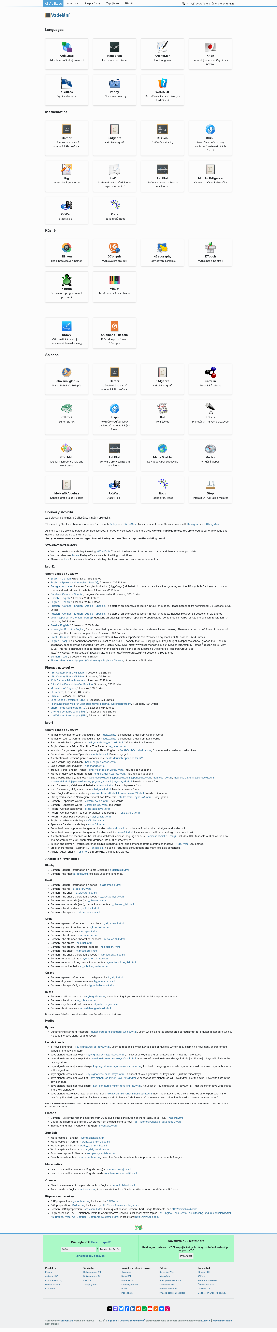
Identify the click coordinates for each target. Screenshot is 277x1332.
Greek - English (59, 625)
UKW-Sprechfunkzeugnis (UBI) (68, 711)
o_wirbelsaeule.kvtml (88, 912)
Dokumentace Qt (91, 1276)
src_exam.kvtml (93, 1209)
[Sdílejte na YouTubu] (150, 1307)
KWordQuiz (129, 524)
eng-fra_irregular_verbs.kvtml (106, 769)
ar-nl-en (83, 851)
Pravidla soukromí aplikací (172, 1293)
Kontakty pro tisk (129, 1284)
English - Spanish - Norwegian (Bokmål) (74, 582)
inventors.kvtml (108, 1125)
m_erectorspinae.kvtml (95, 958)
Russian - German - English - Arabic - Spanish (77, 605)
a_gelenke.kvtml (119, 869)
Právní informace (222, 1320)
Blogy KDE (126, 1276)
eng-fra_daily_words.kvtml (109, 773)
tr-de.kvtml (182, 843)
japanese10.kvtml (141, 777)
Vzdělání (60, 15)
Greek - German (59, 637)
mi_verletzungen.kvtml (106, 1004)
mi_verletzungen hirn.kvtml (95, 1008)
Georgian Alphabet (61, 586)
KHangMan (212, 524)
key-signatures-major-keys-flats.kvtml (113, 1058)
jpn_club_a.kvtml (101, 781)
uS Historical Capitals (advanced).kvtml (157, 1121)
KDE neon (50, 1288)
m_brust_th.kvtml (110, 946)
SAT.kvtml (78, 1205)
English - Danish (60, 601)
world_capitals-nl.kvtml (93, 1145)
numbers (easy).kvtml (118, 1169)
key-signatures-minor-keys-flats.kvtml (113, 1077)
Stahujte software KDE (170, 1280)
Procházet (186, 1255)
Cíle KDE (87, 1280)
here (66, 559)
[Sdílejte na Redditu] (138, 1307)
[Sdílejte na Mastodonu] (115, 1307)
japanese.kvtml (121, 777)
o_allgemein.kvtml (110, 884)
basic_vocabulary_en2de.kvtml (105, 742)
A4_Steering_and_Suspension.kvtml (210, 1212)
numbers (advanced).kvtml (121, 1173)
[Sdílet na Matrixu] (109, 1307)
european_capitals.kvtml (101, 1153)
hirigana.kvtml (102, 789)
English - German (60, 578)
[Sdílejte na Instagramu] (167, 1307)
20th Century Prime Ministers (67, 680)
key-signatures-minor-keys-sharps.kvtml (117, 1085)
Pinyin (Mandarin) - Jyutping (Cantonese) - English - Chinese (86, 660)
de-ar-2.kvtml (125, 832)
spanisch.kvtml (99, 754)
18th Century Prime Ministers (67, 672)
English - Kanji (58, 640)
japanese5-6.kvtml (100, 777)
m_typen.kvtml (89, 931)
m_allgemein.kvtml (113, 923)
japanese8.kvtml (60, 781)
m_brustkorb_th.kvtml (112, 954)
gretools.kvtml (80, 1201)
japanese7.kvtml (204, 777)
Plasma (48, 1272)
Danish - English (60, 598)
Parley (113, 524)
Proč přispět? (101, 1242)
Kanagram (193, 524)
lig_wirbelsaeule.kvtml (102, 985)
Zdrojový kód (90, 1284)
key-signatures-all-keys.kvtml (92, 1046)
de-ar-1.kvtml (116, 828)
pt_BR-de (97, 847)
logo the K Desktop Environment (126, 1320)
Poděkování (127, 1293)
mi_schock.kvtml (86, 1000)
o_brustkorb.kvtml (86, 892)
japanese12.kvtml (184, 777)
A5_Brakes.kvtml (60, 1216)
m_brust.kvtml (85, 942)
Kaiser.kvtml (176, 1117)
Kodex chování (167, 1284)
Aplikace (53, 4)
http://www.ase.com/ (147, 1216)
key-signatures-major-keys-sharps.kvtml (117, 1066)
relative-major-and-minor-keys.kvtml (130, 1093)
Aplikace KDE (51, 1276)
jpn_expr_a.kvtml (122, 781)
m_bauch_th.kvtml (114, 939)
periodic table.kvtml (123, 1185)
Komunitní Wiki (167, 1272)
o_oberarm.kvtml (96, 900)
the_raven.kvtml (117, 746)
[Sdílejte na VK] (161, 1307)
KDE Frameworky (53, 1280)
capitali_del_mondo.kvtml (94, 1149)
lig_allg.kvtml (115, 977)
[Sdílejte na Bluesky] (121, 1307)
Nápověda (165, 1276)
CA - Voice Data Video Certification (71, 684)
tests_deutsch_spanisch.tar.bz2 (124, 758)
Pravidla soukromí (168, 1288)
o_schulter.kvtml (89, 908)
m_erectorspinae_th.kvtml (121, 962)
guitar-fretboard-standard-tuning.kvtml (114, 1031)
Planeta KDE (127, 1280)
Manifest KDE (204, 1288)
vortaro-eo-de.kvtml (97, 800)
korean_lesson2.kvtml (131, 793)
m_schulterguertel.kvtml (94, 966)
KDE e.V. (202, 1276)
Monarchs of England (63, 688)
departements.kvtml (88, 1157)
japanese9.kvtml (80, 781)
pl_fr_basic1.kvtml (102, 816)
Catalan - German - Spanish (66, 594)
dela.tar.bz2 (110, 734)
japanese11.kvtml (162, 777)
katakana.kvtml (105, 785)
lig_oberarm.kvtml (104, 981)
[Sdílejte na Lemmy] (144, 1307)
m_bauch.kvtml (88, 935)
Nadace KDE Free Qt (208, 1280)
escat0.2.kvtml (96, 824)
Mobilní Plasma (52, 1284)
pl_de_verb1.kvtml (131, 812)
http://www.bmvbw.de (184, 1209)
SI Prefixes (56, 692)
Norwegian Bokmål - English (67, 629)
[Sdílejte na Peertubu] (156, 1307)
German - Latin (59, 656)
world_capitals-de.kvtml (96, 1141)
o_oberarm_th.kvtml (122, 904)
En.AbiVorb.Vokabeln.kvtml (135, 750)
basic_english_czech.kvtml (100, 761)
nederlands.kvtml (95, 765)
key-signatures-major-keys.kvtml (105, 1054)
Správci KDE (66, 1320)
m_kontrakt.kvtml (99, 927)
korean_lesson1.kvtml (104, 793)
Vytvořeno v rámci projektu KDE (214, 3)
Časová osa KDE (206, 1284)
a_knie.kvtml (80, 873)
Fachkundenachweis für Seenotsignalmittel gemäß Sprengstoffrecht (90, 703)
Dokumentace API (92, 1272)
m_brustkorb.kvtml (87, 950)
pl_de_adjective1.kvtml (98, 808)
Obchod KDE (204, 1272)
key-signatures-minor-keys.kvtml (105, 1074)
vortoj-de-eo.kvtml (96, 804)
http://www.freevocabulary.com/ (120, 1205)
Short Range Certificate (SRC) (68, 707)
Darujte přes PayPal (109, 1249)
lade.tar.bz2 (110, 738)
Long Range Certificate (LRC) (68, 699)
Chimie (54, 695)
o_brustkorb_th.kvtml (112, 896)
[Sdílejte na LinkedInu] (132, 1307)
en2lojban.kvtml (95, 820)
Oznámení (126, 1272)
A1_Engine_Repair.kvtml (173, 1212)
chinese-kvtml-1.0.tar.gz (162, 836)
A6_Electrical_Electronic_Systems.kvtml (95, 1216)
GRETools (112, 1201)
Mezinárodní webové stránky (212, 1293)
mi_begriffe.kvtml (95, 996)
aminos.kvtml (87, 1189)
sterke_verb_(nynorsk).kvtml (135, 797)
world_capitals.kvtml (93, 1137)
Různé (124, 1288)
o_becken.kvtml (82, 888)
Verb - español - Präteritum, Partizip (71, 617)
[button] (185, 3)
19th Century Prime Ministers (67, 676)
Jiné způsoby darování (90, 1255)
